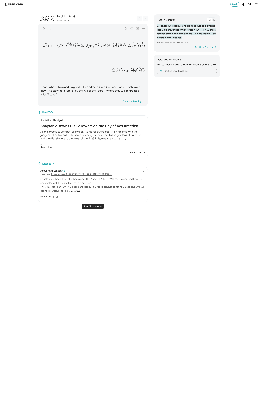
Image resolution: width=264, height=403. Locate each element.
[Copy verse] (125, 28)
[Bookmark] (50, 28)
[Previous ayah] (139, 18)
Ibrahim (62, 16)
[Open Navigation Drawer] (256, 4)
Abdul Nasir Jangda (51, 170)
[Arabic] (209, 20)
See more (75, 191)
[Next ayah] (145, 18)
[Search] (250, 4)
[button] (141, 45)
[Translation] (214, 20)
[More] (143, 28)
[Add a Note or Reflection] (137, 28)
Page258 (61, 20)
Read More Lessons (93, 206)
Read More (46, 147)
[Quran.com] (14, 4)
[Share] (131, 28)
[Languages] (244, 4)
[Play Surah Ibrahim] (43, 28)
